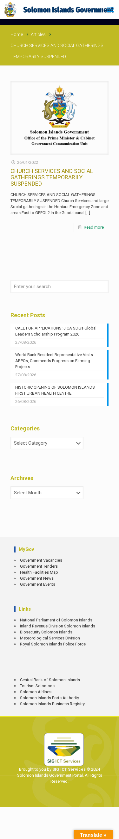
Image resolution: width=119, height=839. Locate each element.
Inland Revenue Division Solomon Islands (57, 626)
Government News (37, 578)
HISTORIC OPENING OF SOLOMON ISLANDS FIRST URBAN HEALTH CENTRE (55, 390)
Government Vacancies (41, 560)
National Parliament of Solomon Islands (56, 620)
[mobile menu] (110, 9)
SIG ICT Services (68, 769)
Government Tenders (39, 566)
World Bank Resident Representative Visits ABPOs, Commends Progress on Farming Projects (54, 360)
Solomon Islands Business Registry (52, 703)
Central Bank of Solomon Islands (50, 679)
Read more (94, 227)
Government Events (37, 584)
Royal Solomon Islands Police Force (53, 644)
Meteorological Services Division (50, 638)
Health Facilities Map (39, 572)
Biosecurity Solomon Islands (46, 632)
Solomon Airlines (35, 691)
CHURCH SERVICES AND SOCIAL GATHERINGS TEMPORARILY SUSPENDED (51, 177)
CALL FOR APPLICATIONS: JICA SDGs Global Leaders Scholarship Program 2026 (55, 331)
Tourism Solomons (37, 685)
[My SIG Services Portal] (59, 9)
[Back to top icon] (110, 830)
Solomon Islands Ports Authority (49, 697)
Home (16, 34)
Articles (38, 34)
